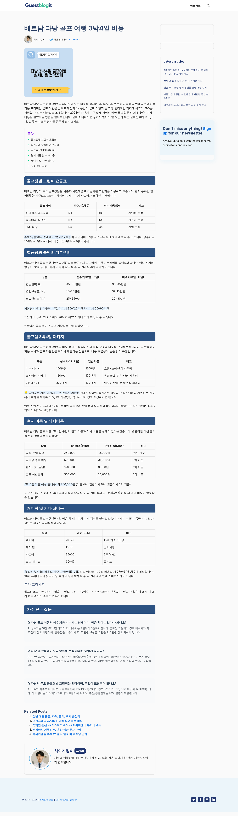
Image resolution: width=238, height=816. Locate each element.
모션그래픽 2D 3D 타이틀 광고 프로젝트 (57, 720)
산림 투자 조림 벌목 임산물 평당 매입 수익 (185, 87)
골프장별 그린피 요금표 (44, 139)
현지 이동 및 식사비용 (43, 155)
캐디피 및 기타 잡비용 (43, 160)
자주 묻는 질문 (39, 165)
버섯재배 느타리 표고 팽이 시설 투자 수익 (185, 104)
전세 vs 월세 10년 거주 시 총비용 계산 (183, 80)
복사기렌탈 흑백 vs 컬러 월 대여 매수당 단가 (60, 734)
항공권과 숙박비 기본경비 (45, 144)
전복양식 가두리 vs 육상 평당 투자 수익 (57, 729)
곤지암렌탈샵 (46, 799)
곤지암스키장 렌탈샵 (66, 799)
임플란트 (195, 5)
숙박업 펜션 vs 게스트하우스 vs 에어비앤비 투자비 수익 (67, 725)
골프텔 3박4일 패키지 (43, 150)
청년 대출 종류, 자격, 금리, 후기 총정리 (56, 716)
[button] (208, 6)
